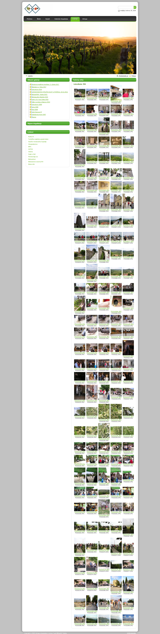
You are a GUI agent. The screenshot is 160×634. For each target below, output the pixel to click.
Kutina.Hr (31, 136)
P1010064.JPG (92, 206)
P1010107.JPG (128, 337)
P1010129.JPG (92, 416)
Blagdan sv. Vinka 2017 (39, 87)
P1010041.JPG (116, 130)
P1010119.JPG (92, 381)
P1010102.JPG (128, 324)
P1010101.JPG (116, 324)
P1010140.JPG (104, 451)
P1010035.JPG (116, 114)
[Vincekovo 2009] (31, 105)
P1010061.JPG (116, 190)
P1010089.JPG (92, 292)
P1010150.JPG (104, 483)
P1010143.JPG (80, 464)
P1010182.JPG (128, 592)
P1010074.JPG (92, 241)
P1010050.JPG (104, 162)
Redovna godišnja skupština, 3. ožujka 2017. (45, 84)
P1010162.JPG (128, 512)
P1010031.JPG (128, 98)
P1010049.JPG (92, 162)
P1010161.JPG (116, 512)
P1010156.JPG (116, 496)
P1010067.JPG (128, 209)
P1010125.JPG (104, 400)
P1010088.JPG (80, 292)
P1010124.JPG (92, 400)
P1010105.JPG (104, 337)
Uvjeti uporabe (131, 633)
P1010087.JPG (128, 276)
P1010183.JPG (80, 608)
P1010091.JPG (116, 292)
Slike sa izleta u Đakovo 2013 (41, 102)
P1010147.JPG (128, 464)
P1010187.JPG (128, 608)
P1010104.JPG (92, 337)
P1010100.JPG (104, 324)
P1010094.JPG (92, 308)
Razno (34, 117)
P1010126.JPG (116, 397)
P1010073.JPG (80, 241)
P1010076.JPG (116, 241)
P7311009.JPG (128, 624)
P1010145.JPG (104, 464)
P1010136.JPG (116, 436)
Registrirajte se (123, 76)
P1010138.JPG (80, 451)
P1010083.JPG (80, 276)
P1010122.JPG (128, 381)
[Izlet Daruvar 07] (31, 112)
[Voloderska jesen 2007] (31, 115)
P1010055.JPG (104, 178)
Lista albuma (78, 84)
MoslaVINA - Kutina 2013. (40, 94)
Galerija (30, 76)
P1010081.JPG (116, 257)
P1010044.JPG (92, 146)
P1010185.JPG (104, 608)
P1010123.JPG (80, 400)
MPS (29, 146)
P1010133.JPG (80, 436)
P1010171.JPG (116, 554)
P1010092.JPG (128, 292)
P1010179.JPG (92, 589)
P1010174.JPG (92, 573)
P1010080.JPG (104, 260)
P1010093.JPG (80, 311)
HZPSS (30, 149)
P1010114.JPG (92, 369)
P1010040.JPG (104, 133)
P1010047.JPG (128, 146)
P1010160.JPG (104, 515)
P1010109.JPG (92, 353)
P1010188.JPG (80, 624)
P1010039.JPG (92, 130)
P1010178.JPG (80, 589)
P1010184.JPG (92, 611)
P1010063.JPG (80, 206)
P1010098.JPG (80, 324)
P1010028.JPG (92, 98)
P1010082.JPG (128, 257)
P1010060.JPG (104, 190)
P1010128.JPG (80, 416)
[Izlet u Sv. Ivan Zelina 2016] (31, 100)
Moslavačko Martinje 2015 (40, 97)
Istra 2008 (35, 107)
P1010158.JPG (80, 512)
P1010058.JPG (80, 190)
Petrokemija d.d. (33, 156)
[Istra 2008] (31, 107)
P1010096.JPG (116, 311)
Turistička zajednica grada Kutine (38, 139)
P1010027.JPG (80, 98)
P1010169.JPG (92, 550)
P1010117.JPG (128, 369)
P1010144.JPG (92, 464)
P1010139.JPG (92, 451)
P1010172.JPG (128, 554)
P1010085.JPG (104, 276)
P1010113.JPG (80, 369)
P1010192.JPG (116, 624)
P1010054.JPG (92, 178)
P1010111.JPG (116, 353)
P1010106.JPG (116, 337)
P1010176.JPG (116, 569)
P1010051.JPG (116, 162)
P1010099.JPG (92, 324)
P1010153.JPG (80, 496)
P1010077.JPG (128, 241)
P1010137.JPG (128, 436)
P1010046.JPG (116, 146)
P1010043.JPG (80, 146)
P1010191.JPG (104, 624)
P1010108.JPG (80, 353)
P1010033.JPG (92, 114)
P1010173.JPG (80, 573)
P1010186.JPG (116, 611)
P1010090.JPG (104, 292)
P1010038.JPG (80, 130)
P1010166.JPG (116, 531)
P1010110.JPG (104, 353)
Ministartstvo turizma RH (35, 161)
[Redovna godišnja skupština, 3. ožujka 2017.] (31, 85)
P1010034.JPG (104, 114)
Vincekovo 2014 (37, 89)
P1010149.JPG (92, 483)
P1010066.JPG (116, 209)
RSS (84, 84)
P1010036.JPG (128, 114)
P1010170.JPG (104, 550)
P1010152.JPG (128, 480)
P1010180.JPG (104, 589)
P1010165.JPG (104, 531)
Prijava (134, 76)
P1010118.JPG (80, 381)
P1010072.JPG (128, 225)
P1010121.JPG (116, 381)
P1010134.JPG (92, 436)
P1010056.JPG (116, 178)
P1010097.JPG (128, 308)
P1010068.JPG (80, 229)
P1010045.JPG (104, 146)
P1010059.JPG (92, 190)
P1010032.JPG (80, 114)
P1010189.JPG (92, 624)
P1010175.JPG (104, 569)
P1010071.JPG (116, 225)
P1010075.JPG (104, 241)
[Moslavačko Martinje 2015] (31, 97)
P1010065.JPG (104, 209)
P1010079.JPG (92, 260)
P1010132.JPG (128, 416)
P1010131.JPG (116, 420)
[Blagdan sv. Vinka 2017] (31, 87)
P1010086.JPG (116, 276)
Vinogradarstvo (33, 144)
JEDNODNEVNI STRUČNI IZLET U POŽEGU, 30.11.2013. (50, 92)
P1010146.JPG (116, 464)
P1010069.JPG (92, 225)
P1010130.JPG (104, 420)
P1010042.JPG (128, 130)
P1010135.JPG (104, 439)
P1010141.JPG (116, 451)
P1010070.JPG (104, 225)
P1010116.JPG (116, 369)
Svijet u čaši (32, 154)
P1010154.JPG (92, 496)
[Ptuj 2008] (31, 110)
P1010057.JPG (128, 178)
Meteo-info (31, 164)
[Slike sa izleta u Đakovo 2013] (31, 102)
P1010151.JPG (116, 483)
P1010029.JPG (104, 98)
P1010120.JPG (104, 381)
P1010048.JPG (80, 165)
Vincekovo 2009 (37, 104)
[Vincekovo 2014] (31, 90)
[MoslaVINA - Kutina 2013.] (31, 95)
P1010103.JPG (80, 337)
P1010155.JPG (104, 496)
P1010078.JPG (80, 260)
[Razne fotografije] (31, 117)
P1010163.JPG (80, 531)
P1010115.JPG (104, 369)
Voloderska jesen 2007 (39, 114)
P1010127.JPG (128, 397)
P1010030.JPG (116, 101)
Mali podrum (32, 159)
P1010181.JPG (116, 592)
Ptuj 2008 (35, 109)
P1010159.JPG (92, 512)
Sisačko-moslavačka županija (37, 141)
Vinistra (30, 151)
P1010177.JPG (128, 569)
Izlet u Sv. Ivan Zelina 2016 (40, 99)
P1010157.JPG (128, 496)
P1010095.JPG (104, 308)
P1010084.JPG (92, 280)
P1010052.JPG (128, 162)
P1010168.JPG (80, 554)
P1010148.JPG (80, 483)
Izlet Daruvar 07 (37, 112)
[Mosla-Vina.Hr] (39, 13)
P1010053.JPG (80, 178)
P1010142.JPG (128, 451)
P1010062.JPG (128, 190)
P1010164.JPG (92, 531)
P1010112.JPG (128, 356)
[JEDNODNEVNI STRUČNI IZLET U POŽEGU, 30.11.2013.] (31, 92)
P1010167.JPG (128, 534)
